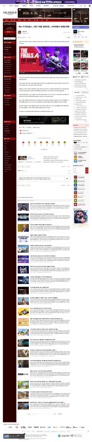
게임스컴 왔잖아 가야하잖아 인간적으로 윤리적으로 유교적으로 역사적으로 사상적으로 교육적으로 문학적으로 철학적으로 (57, 160)
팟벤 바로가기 (6, 141)
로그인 (81, 5)
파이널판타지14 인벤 (10, 24)
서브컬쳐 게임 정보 (7, 156)
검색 (14, 38)
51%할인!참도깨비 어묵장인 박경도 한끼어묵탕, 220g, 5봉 (81, 127)
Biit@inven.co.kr (25, 33)
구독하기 (22, 161)
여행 (5, 149)
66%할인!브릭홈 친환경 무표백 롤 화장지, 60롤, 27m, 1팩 (81, 134)
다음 (54, 413)
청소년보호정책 (47, 431)
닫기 (24, 434)
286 (52, 413)
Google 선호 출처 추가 (22, 37)
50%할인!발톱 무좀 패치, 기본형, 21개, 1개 (81, 136)
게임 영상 (6, 154)
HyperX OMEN (7, 158)
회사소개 (23, 431)
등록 (67, 178)
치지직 (5, 143)
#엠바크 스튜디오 (36, 127)
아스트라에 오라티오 (7, 169)
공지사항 (68, 431)
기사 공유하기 (43, 149)
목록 (18, 166)
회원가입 (6, 34)
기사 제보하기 (38, 161)
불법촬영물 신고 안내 (54, 431)
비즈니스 (28, 431)
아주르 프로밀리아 (7, 167)
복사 (30, 37)
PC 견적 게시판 (7, 133)
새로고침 (69, 170)
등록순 (22, 170)
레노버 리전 (6, 160)
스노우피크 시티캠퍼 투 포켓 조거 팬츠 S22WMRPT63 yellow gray (81, 132)
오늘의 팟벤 (6, 128)
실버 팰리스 (6, 162)
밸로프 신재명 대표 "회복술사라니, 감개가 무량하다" (53, 162)
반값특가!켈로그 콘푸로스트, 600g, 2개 (80, 129)
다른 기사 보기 (29, 161)
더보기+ (86, 27)
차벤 (5, 145)
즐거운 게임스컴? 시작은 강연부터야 (50, 158)
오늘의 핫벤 (6, 126)
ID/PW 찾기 (12, 34)
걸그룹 (5, 147)
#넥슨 (24, 127)
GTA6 (5, 171)
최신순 (26, 170)
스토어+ (86, 41)
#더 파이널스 (28, 127)
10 (48, 413)
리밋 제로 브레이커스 (8, 164)
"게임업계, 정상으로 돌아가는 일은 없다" (51, 156)
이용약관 (33, 431)
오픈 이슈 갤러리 (7, 124)
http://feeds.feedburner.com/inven (27, 197)
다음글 (22, 166)
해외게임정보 (6, 152)
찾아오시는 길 (62, 431)
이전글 (28, 166)
